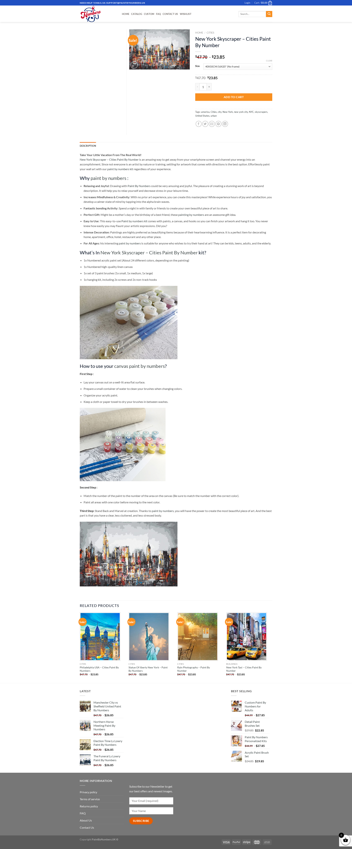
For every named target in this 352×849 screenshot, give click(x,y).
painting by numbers (191, 214)
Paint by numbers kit (134, 221)
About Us (86, 820)
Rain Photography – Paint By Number (193, 669)
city (219, 111)
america (205, 111)
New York (228, 111)
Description (88, 145)
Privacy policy (88, 792)
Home (125, 13)
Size (197, 66)
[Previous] (80, 647)
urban (214, 115)
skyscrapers (261, 111)
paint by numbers (108, 178)
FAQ (158, 13)
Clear (269, 60)
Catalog (136, 13)
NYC (251, 111)
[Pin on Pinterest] (218, 124)
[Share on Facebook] (199, 124)
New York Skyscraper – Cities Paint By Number (109, 159)
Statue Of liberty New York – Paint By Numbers (148, 669)
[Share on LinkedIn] (225, 124)
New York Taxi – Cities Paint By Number (244, 669)
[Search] (269, 14)
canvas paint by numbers (139, 366)
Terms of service (90, 799)
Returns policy (89, 806)
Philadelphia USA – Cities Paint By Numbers (99, 669)
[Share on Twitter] (205, 124)
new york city (241, 111)
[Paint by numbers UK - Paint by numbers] (98, 14)
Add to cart (234, 97)
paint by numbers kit (120, 169)
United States (202, 115)
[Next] (271, 647)
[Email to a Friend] (212, 124)
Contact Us (170, 13)
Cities (210, 32)
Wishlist (185, 13)
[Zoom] (134, 65)
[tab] (88, 145)
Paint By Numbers (139, 186)
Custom (149, 13)
